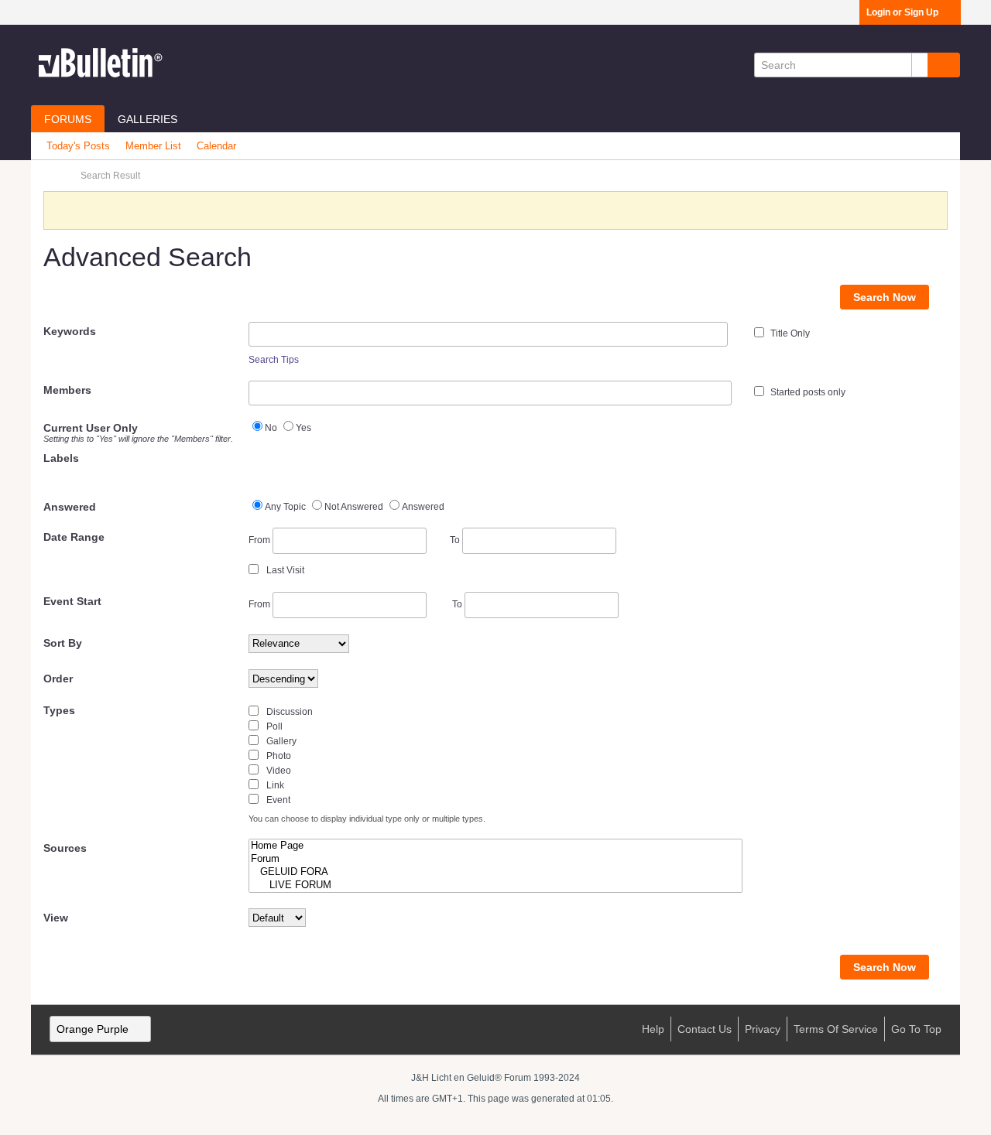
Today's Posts (78, 146)
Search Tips (274, 359)
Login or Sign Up (902, 12)
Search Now (884, 297)
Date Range (74, 537)
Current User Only (138, 432)
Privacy (762, 1029)
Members (67, 390)
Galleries (147, 119)
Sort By (62, 643)
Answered (69, 507)
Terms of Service (836, 1029)
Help (653, 1029)
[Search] (944, 65)
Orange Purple (93, 1029)
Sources (65, 848)
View (55, 917)
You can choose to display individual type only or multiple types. (367, 818)
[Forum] (495, 859)
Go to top (916, 1029)
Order (58, 678)
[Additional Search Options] (919, 65)
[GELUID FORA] (495, 872)
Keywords (69, 331)
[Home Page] (495, 846)
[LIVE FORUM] (495, 885)
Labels (61, 458)
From (261, 540)
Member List (153, 146)
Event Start (72, 601)
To (456, 540)
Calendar (216, 146)
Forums (67, 119)
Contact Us (704, 1029)
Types (59, 710)
